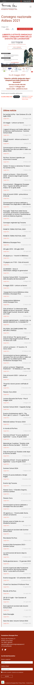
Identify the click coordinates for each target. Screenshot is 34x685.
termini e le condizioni (17, 672)
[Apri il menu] (30, 6)
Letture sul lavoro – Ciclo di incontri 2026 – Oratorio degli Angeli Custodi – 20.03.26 (16, 175)
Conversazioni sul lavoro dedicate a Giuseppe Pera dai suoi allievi (15, 505)
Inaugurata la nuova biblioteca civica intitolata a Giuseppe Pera (15, 293)
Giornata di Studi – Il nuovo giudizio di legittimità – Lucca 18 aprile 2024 (16, 461)
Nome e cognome (5, 659)
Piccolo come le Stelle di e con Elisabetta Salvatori (13, 522)
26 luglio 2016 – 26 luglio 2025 (13, 249)
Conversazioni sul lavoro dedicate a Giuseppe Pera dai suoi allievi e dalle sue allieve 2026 (17, 149)
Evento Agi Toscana (10, 483)
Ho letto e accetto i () (12, 672)
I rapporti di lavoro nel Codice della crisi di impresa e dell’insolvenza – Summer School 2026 (16, 131)
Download (16, 96)
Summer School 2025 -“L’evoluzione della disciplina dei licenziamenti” (15, 278)
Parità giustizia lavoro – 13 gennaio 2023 (17, 561)
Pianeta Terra (7, 498)
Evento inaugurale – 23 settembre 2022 (16, 578)
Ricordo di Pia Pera (9, 591)
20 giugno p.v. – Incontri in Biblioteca (15, 255)
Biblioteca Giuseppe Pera (11, 242)
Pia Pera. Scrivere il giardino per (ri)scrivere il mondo (14, 158)
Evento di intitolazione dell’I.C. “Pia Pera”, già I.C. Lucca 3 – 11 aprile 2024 (16, 414)
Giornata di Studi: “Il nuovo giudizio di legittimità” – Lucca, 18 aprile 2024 (16, 436)
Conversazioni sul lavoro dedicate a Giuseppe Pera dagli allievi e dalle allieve (17, 203)
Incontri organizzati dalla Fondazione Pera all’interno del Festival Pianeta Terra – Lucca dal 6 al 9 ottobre (15, 569)
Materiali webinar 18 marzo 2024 (14, 422)
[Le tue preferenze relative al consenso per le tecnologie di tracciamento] (2, 682)
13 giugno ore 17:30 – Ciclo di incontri (16, 262)
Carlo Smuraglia (8, 614)
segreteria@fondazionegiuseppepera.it (12, 644)
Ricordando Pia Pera (10, 538)
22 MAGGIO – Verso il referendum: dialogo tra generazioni (15, 269)
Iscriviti (7, 676)
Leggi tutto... (6, 118)
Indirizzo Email (5, 666)
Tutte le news (25, 99)
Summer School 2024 (10, 468)
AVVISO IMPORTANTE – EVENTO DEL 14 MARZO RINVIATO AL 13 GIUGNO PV (17, 321)
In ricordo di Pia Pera (10, 428)
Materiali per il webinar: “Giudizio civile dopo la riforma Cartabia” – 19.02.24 (16, 444)
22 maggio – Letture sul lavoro (13, 123)
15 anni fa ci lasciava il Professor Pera (16, 584)
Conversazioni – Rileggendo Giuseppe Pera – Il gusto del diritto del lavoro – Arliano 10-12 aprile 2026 (16, 185)
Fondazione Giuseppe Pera (11, 683)
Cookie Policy (29, 683)
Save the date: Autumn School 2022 (15, 621)
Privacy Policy (22, 683)
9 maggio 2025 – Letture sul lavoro (15, 285)
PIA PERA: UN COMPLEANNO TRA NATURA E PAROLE (15, 329)
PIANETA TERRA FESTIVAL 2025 (14, 229)
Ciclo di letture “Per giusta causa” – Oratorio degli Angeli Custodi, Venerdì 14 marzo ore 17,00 (16, 338)
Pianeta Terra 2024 (9, 392)
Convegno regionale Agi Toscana (14, 222)
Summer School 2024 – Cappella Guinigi (16, 407)
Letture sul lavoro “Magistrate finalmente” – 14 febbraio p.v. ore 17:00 (16, 368)
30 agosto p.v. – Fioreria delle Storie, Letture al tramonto (15, 514)
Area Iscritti (27, 1)
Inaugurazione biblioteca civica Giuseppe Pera (11, 301)
